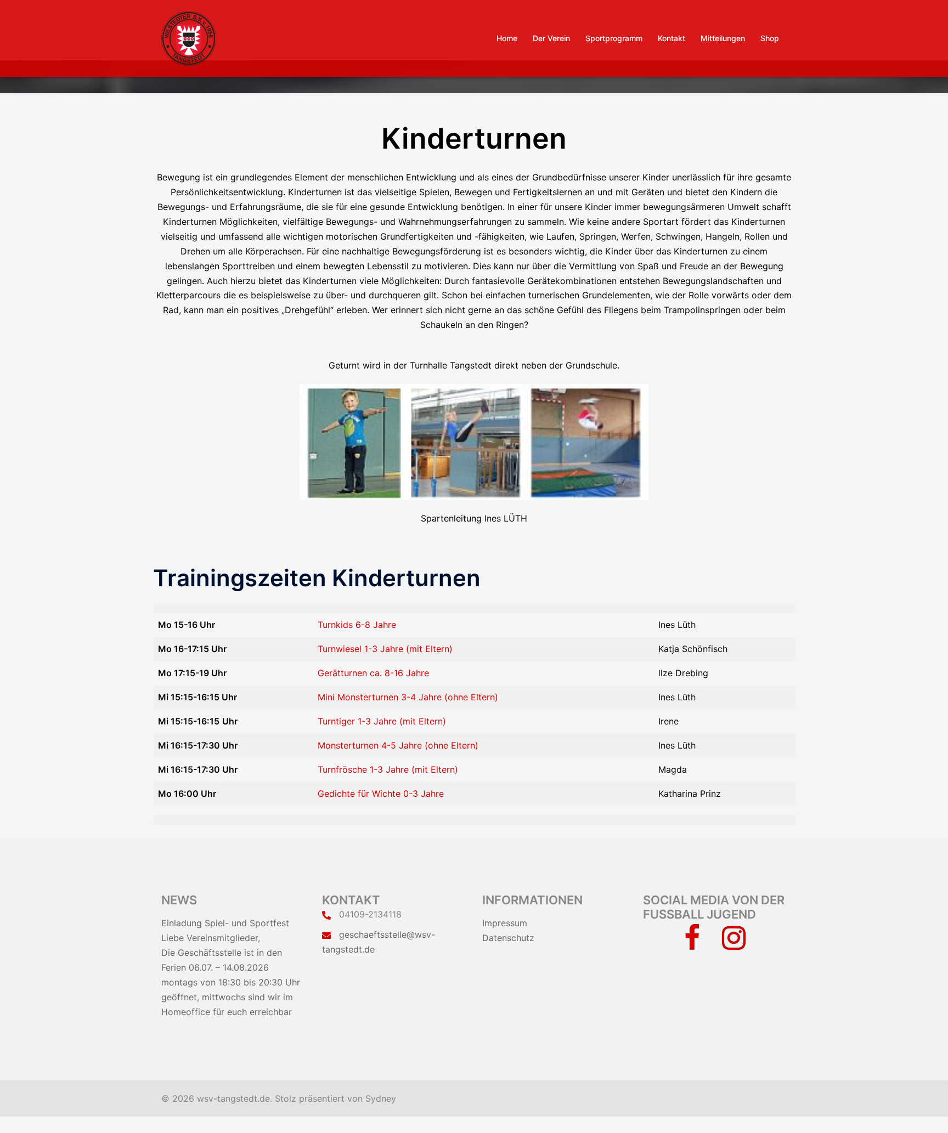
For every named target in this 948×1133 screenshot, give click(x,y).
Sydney (380, 1098)
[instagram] (734, 944)
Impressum (504, 922)
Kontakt (671, 38)
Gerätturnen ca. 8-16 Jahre (373, 672)
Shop (769, 38)
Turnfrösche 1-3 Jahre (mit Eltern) (388, 769)
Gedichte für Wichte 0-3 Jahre (381, 793)
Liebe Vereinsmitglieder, (210, 937)
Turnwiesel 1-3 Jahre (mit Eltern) (385, 648)
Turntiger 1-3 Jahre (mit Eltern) (382, 721)
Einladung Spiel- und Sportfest (225, 922)
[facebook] (692, 944)
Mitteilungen (723, 38)
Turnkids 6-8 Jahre (357, 624)
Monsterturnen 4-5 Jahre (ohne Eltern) (398, 745)
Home (506, 38)
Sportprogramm (613, 38)
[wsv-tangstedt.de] (188, 37)
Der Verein (551, 38)
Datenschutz (508, 937)
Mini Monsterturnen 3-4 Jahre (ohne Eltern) (408, 697)
